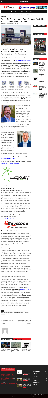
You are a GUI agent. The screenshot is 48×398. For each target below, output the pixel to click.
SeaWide (2, 313)
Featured (17, 11)
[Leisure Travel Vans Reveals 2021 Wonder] (19, 379)
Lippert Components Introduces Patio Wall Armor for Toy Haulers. (26, 372)
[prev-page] (1, 355)
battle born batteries (8, 310)
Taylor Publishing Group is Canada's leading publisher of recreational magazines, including (7, 374)
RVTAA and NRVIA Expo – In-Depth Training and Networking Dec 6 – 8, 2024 (8, 322)
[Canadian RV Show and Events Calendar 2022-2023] (19, 385)
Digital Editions (30, 11)
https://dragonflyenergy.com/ (8, 158)
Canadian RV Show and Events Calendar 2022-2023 (27, 385)
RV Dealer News (4, 379)
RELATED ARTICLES (7, 339)
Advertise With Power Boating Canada (37, 394)
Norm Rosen (4, 23)
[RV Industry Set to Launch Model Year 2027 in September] (5, 345)
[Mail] (42, 4)
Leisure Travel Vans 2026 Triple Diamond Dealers (42, 79)
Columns (23, 11)
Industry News (10, 11)
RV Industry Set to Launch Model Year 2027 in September (5, 350)
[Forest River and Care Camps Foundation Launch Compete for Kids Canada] (35, 86)
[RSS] (44, 4)
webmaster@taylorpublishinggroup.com (9, 383)
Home (4, 11)
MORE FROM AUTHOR (19, 339)
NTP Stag (26, 312)
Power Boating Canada (5, 377)
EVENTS (40, 89)
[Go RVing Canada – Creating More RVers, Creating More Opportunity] (16, 345)
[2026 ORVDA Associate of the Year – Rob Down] (35, 94)
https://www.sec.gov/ (25, 289)
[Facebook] (40, 4)
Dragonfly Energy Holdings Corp (18, 310)
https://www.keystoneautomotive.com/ (10, 163)
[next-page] (3, 355)
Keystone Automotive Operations (7, 312)
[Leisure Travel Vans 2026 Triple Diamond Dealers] (26, 345)
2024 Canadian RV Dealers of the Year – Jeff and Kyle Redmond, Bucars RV (24, 322)
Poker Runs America (9, 378)
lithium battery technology (18, 312)
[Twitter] (46, 4)
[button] (45, 11)
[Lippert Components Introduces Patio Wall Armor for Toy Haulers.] (19, 372)
